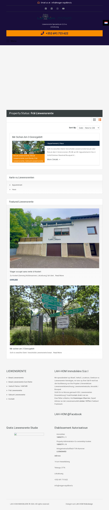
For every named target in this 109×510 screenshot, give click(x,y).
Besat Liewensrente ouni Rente (20, 382)
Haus (14, 189)
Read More (59, 276)
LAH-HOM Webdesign (84, 504)
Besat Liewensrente (16, 378)
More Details (53, 159)
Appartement (17, 185)
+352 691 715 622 (57, 33)
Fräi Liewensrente (15, 390)
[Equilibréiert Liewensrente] (54, 18)
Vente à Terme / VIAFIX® (18, 386)
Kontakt (11, 399)
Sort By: (72, 127)
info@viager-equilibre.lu (62, 2)
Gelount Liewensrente (17, 395)
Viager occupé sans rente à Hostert (25, 271)
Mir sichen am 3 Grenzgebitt (27, 137)
